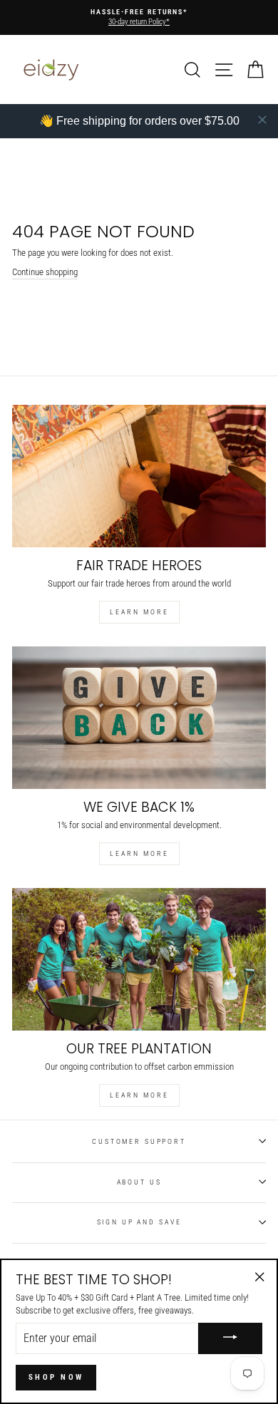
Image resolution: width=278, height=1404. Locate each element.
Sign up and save (139, 1222)
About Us (139, 1182)
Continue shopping (45, 272)
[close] (262, 120)
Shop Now (56, 1377)
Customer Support (139, 1141)
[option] (139, 17)
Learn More (139, 612)
